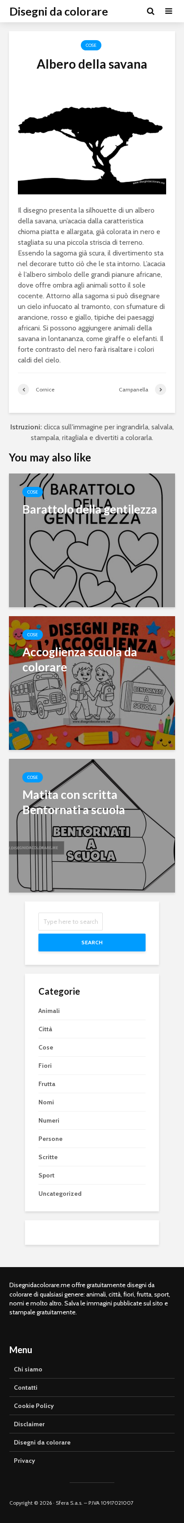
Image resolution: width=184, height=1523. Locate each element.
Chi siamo (28, 1369)
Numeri (48, 1120)
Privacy (24, 1461)
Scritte (48, 1157)
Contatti (26, 1387)
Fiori (45, 1066)
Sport (46, 1175)
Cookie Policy (34, 1406)
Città (45, 1029)
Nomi (46, 1102)
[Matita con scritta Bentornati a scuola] (92, 825)
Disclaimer (29, 1424)
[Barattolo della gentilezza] (92, 539)
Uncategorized (60, 1194)
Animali (49, 1011)
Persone (50, 1139)
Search (92, 942)
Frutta (46, 1084)
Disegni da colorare (58, 11)
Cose (91, 45)
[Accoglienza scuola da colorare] (92, 682)
